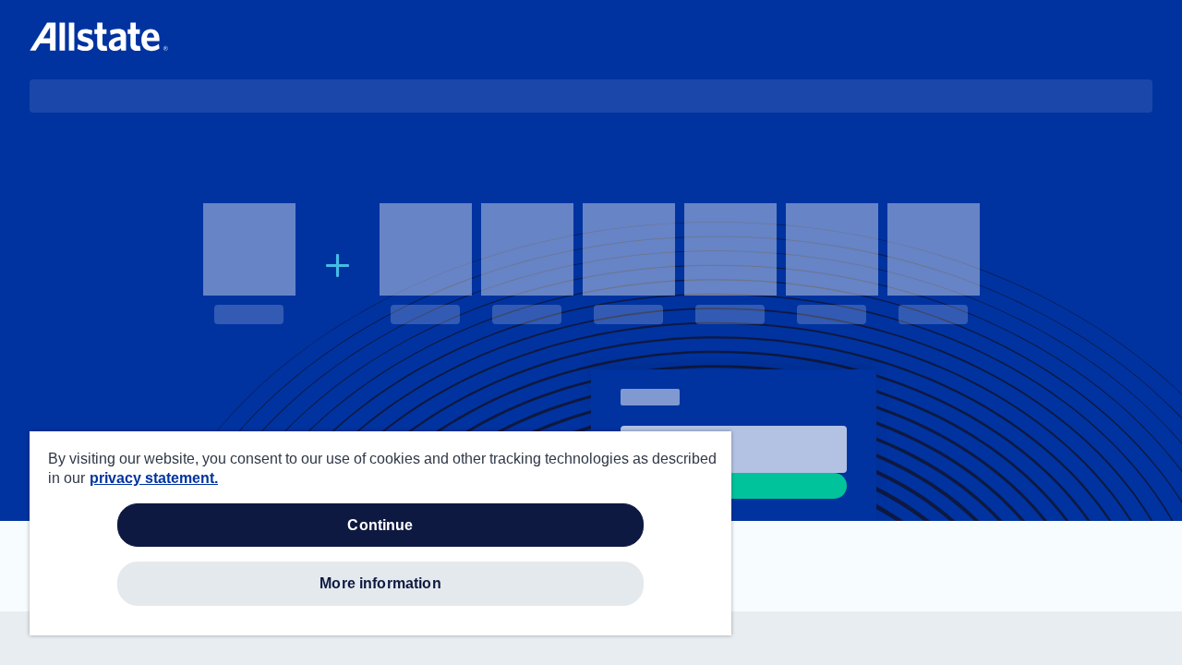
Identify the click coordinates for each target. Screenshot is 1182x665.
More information (380, 583)
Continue (380, 525)
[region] (380, 533)
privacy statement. (154, 478)
